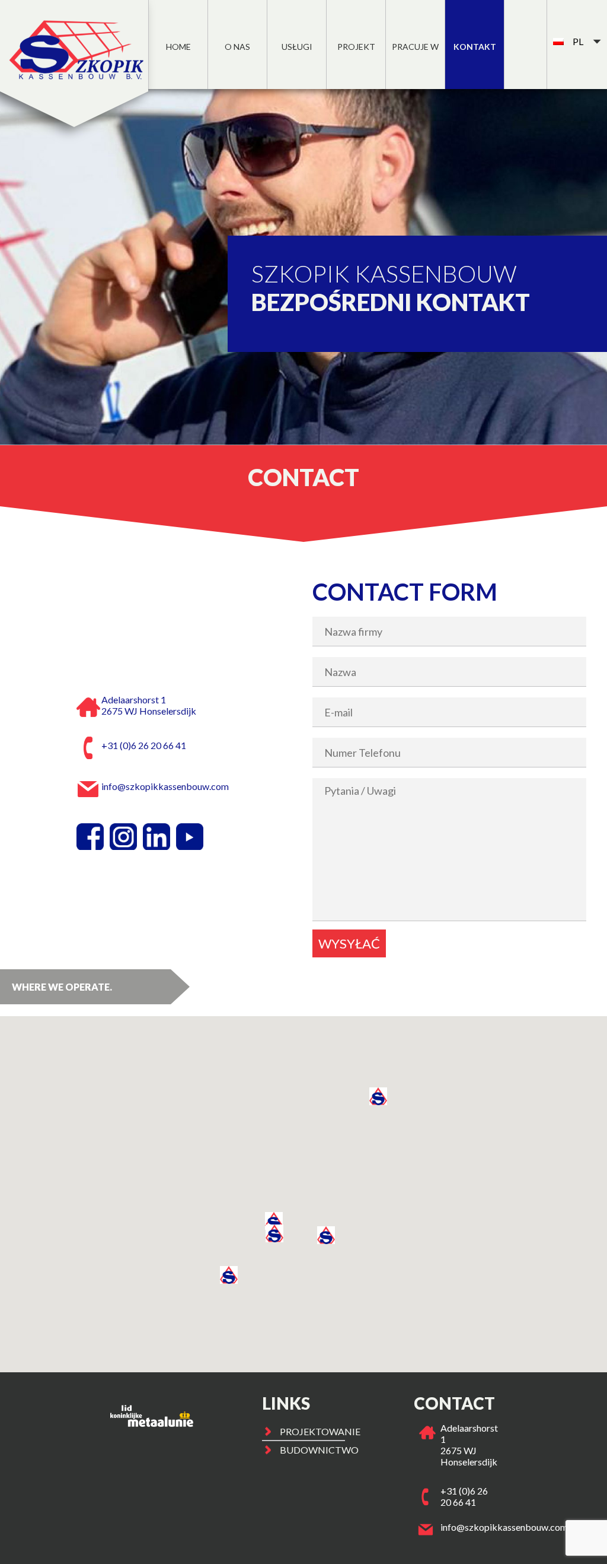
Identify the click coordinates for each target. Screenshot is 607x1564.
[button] (274, 1233)
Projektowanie (313, 1431)
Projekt (356, 47)
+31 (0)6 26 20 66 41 (464, 1496)
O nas (237, 47)
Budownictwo (313, 1449)
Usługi (297, 47)
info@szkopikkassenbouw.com (504, 1527)
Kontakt (474, 47)
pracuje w (415, 47)
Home (178, 47)
